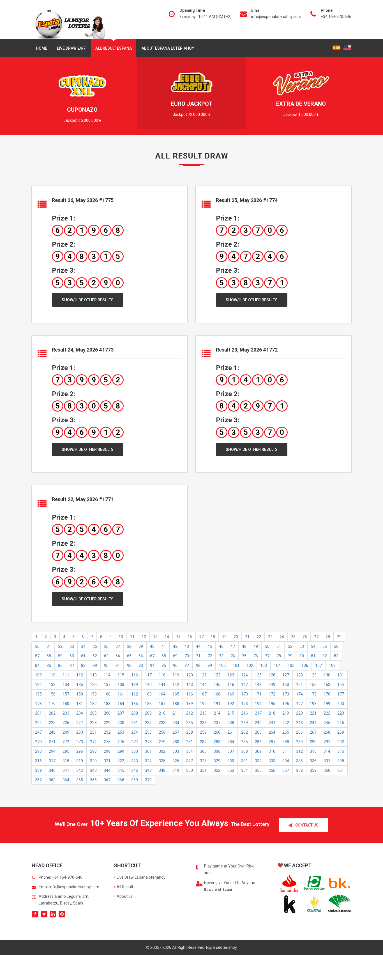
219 (285, 713)
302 (162, 751)
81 (313, 656)
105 (291, 665)
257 (175, 732)
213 (203, 713)
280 (175, 742)
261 (230, 732)
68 (163, 656)
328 (203, 761)
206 (107, 713)
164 (162, 694)
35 (95, 646)
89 (95, 665)
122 (217, 675)
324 (148, 761)
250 (79, 732)
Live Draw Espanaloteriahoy (141, 877)
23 (270, 637)
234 (175, 722)
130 (327, 675)
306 (217, 751)
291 (327, 742)
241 (272, 722)
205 (93, 713)
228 (93, 722)
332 (258, 761)
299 (120, 751)
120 (189, 675)
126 (272, 675)
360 (327, 770)
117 (148, 675)
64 (118, 656)
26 (305, 637)
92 (129, 665)
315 (340, 751)
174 (299, 694)
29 (339, 637)
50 (267, 646)
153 (327, 684)
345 (120, 770)
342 (79, 770)
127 (285, 675)
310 (272, 751)
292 (340, 742)
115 (120, 675)
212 (189, 713)
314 (327, 751)
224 (38, 722)
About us (125, 896)
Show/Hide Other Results (88, 300)
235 (189, 722)
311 (285, 751)
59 (60, 656)
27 (316, 637)
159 (93, 694)
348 (162, 770)
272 (66, 742)
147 (244, 684)
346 (134, 770)
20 (236, 637)
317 (52, 761)
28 (328, 637)
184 (120, 703)
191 (217, 703)
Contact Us (307, 825)
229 (107, 722)
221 (313, 713)
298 (107, 751)
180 (66, 703)
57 (37, 656)
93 (141, 665)
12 (144, 637)
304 (189, 751)
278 (148, 742)
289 (299, 742)
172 (272, 694)
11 (132, 637)
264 (272, 732)
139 (134, 684)
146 (230, 684)
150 (285, 684)
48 (244, 646)
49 (255, 646)
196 (285, 703)
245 (327, 722)
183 (107, 703)
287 (272, 742)
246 (340, 722)
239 (244, 722)
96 (175, 665)
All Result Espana (113, 48)
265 (285, 732)
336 (313, 761)
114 (107, 675)
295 (66, 751)
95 (163, 665)
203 (66, 713)
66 (141, 656)
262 (244, 732)
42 (175, 646)
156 (52, 694)
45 (209, 646)
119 (175, 675)
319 (79, 761)
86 (60, 665)
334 (285, 761)
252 (107, 732)
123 (230, 675)
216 (244, 713)
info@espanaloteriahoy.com (276, 16)
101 (236, 665)
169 (230, 694)
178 (38, 703)
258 (189, 732)
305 (203, 751)
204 (79, 713)
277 (134, 742)
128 (299, 675)
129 (313, 675)
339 (38, 770)
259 (203, 732)
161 (120, 694)
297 (93, 751)
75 (244, 656)
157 (66, 694)
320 (93, 761)
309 (258, 751)
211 (175, 713)
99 (209, 665)
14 (167, 637)
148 (258, 684)
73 (221, 656)
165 (175, 694)
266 (299, 732)
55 (324, 646)
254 (134, 732)
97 (186, 665)
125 (258, 675)
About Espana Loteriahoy (168, 48)
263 (258, 732)
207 (120, 713)
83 (336, 656)
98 (198, 665)
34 (83, 646)
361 (340, 770)
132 (38, 684)
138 (120, 684)
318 (66, 761)
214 (217, 713)
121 (203, 675)
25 (293, 637)
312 (299, 751)
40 (152, 646)
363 (52, 780)
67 (152, 656)
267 (313, 732)
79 (290, 656)
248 (52, 732)
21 (247, 637)
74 (232, 656)
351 (203, 770)
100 (222, 665)
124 (244, 675)
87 (72, 665)
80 (301, 656)
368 (120, 780)
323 (134, 761)
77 (267, 656)
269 (340, 732)
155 (38, 694)
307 (230, 751)
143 (189, 684)
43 (186, 646)
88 (83, 665)
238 (230, 722)
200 (340, 703)
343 (93, 770)
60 (72, 656)
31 (49, 646)
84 (37, 665)
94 (152, 665)
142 (175, 684)
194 (258, 703)
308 (244, 751)
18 (213, 637)
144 (203, 684)
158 (79, 694)
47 (232, 646)
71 (198, 656)
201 (38, 713)
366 (93, 780)
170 (244, 694)
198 (313, 703)
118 (162, 675)
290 (313, 742)
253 (120, 732)
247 (38, 732)
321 (107, 761)
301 (148, 751)
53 (301, 646)
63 (106, 656)
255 (148, 732)
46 (221, 646)
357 (285, 770)
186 (148, 703)
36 (106, 646)
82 (324, 656)
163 (148, 694)
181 (79, 703)
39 (141, 646)
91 (118, 665)
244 (313, 722)
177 (340, 694)
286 (258, 742)
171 (258, 694)
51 (278, 646)
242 (285, 722)
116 (134, 675)
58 (49, 656)
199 (327, 703)
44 (198, 646)
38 (129, 646)
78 (278, 656)
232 (148, 722)
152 (313, 684)
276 (120, 742)
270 (38, 742)
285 (244, 742)
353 (230, 770)
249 (66, 732)
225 (52, 722)
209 (148, 713)
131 (340, 675)
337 (327, 761)
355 (258, 770)
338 (340, 761)
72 (209, 656)
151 (299, 684)
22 (259, 637)
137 (107, 684)
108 (332, 665)
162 (134, 694)
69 (175, 656)
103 (263, 665)
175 (313, 694)
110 (52, 675)
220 (299, 713)
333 (272, 761)
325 (162, 761)
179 (52, 703)
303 (175, 751)
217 (258, 713)
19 (224, 637)
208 (134, 713)
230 (120, 722)
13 (155, 637)
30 (37, 646)
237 (217, 722)
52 (290, 646)
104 (277, 665)
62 (95, 656)
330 (230, 761)
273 (79, 742)
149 (272, 684)
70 (186, 656)
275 (107, 742)
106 (304, 665)
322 (120, 761)
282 (203, 742)
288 (285, 742)
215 (230, 713)
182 (93, 703)
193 (244, 703)
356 (272, 770)
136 (93, 684)
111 (66, 675)
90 (106, 665)
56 (336, 646)
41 (163, 646)
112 (79, 675)
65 (129, 656)
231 (134, 722)
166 (189, 694)
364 (66, 780)
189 (189, 703)
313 (313, 751)
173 (285, 694)
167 (203, 694)
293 (38, 751)
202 (52, 713)
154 (340, 684)
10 (121, 637)
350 (189, 770)
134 (66, 684)
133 (52, 684)
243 (299, 722)
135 (79, 684)
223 (340, 713)
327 (189, 761)
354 (244, 770)
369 (134, 780)
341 (66, 770)
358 (299, 770)
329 (217, 761)
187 (162, 703)
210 (162, 713)
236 (203, 722)
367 (107, 780)
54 (313, 646)
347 (148, 770)
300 (134, 751)
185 (134, 703)
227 (79, 722)
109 (38, 675)
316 (38, 761)
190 (203, 703)
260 (217, 732)
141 (162, 684)
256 (162, 732)
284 (230, 742)
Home (41, 48)
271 (52, 742)
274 (93, 742)
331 (244, 761)
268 (327, 732)
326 (175, 761)
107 (318, 665)
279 (162, 742)
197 (299, 703)
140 (148, 684)
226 (66, 722)
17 (201, 637)
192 (230, 703)
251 (93, 732)
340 (52, 770)
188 (175, 703)
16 (190, 637)
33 (72, 646)
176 (327, 694)
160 (107, 694)
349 (175, 770)
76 (255, 656)
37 (118, 646)
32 (60, 646)
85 (49, 665)
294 (52, 751)
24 (282, 637)
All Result (125, 887)
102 (249, 665)
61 (83, 656)
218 (272, 713)
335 (299, 761)
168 (217, 694)
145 (217, 684)
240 (258, 722)
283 (217, 742)
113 (93, 675)
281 (189, 742)
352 (217, 770)
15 (178, 637)
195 (272, 703)
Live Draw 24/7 (71, 48)
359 (313, 770)
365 (79, 780)
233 (162, 722)
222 (327, 713)
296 (79, 751)
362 (38, 780)
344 (107, 770)
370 (148, 780)
